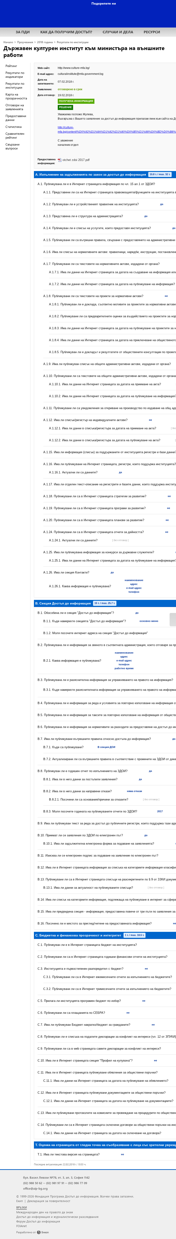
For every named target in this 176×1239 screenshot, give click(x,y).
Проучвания (25, 42)
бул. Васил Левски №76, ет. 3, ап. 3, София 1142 (56, 1177)
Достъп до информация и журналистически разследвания (57, 1217)
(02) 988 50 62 (32, 1183)
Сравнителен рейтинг (15, 135)
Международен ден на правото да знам (44, 1212)
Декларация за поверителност (48, 1201)
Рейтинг (11, 66)
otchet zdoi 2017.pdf (76, 160)
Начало (8, 42)
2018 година (45, 42)
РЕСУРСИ (152, 31)
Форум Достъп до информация (38, 1221)
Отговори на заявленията (15, 107)
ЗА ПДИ (23, 31)
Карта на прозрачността (16, 96)
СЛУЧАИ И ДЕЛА (118, 31)
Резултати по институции (72, 42)
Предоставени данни (16, 118)
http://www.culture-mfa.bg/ (74, 68)
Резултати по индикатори (15, 74)
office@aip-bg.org (35, 1188)
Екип (19, 1201)
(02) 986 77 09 (77, 1183)
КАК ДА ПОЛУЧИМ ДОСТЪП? (66, 31)
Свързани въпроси (12, 146)
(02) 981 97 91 (55, 1183)
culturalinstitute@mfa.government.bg (80, 74)
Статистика (14, 126)
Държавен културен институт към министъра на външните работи (84, 51)
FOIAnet (21, 1226)
